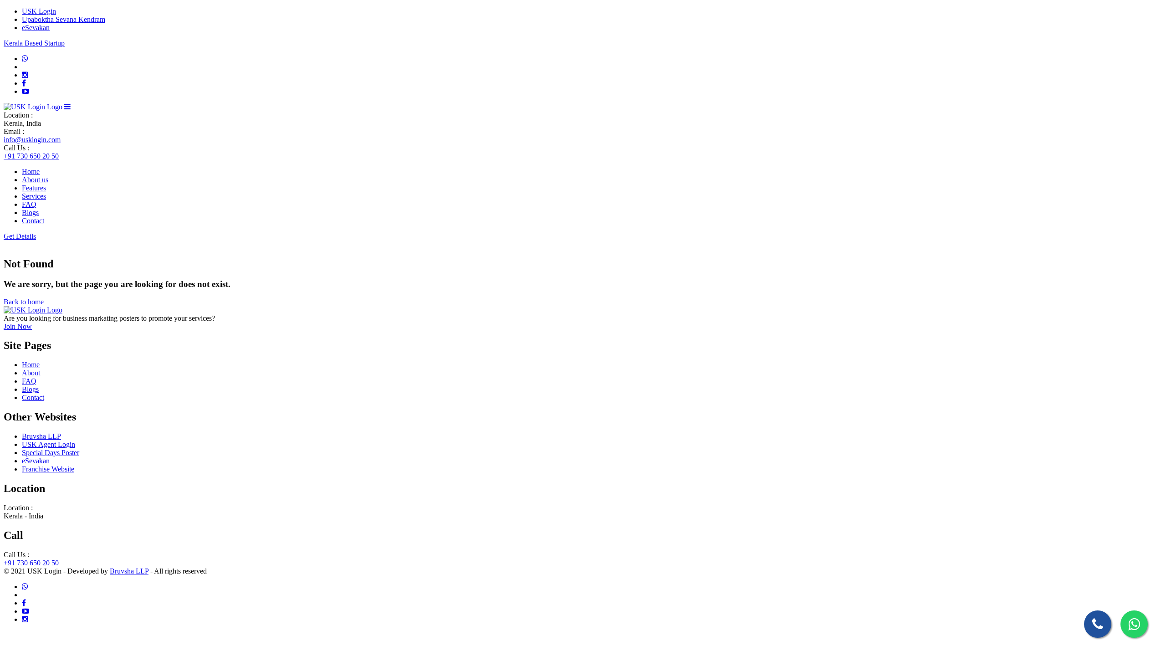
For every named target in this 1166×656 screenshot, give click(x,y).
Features (34, 188)
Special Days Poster (50, 452)
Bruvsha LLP (41, 436)
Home (31, 171)
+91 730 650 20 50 (31, 156)
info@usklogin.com (32, 140)
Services (34, 196)
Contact (33, 221)
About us (35, 180)
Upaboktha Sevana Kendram (63, 19)
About (31, 373)
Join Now (18, 326)
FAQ (29, 204)
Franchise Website (48, 469)
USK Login (39, 11)
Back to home (24, 302)
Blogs (30, 212)
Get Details (20, 236)
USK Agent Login (48, 444)
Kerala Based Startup (34, 43)
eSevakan (36, 27)
